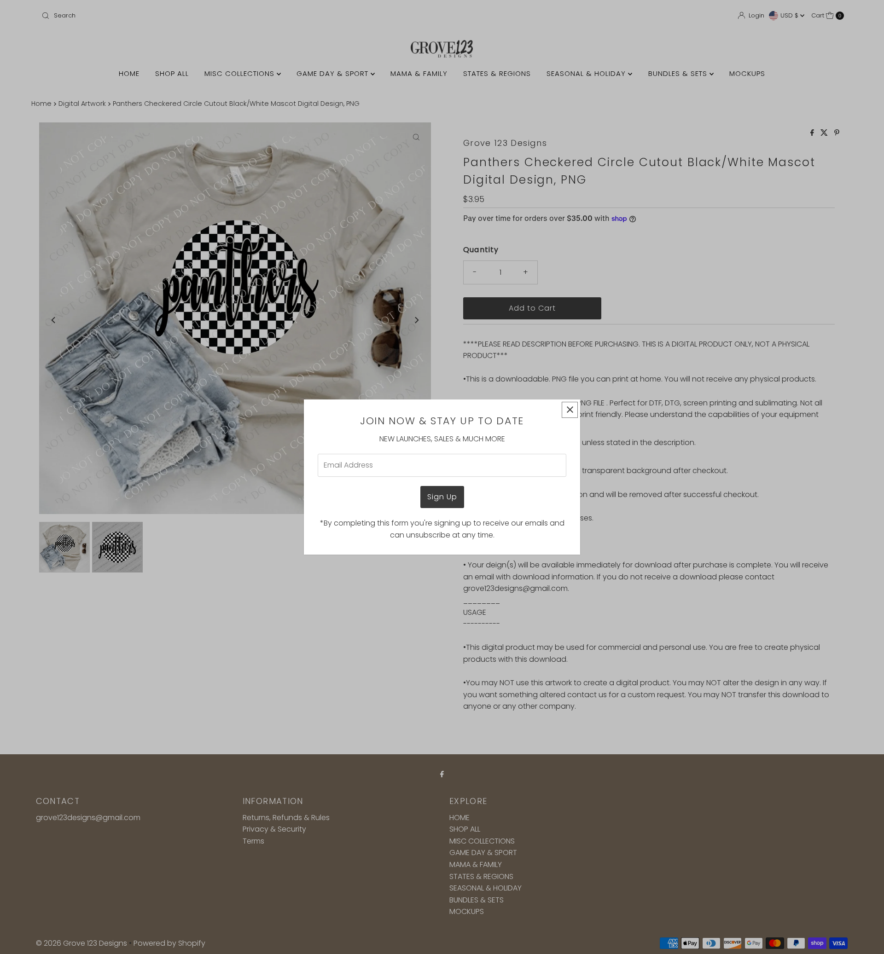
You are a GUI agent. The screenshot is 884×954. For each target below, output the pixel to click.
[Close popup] (570, 410)
